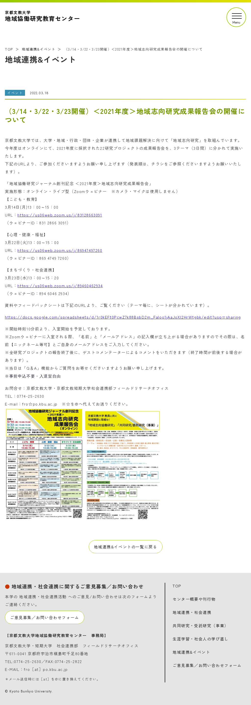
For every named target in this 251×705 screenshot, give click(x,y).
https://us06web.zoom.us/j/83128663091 (59, 215)
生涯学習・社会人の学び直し (201, 639)
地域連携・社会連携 (192, 612)
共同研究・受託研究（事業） (201, 625)
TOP (9, 49)
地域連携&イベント (38, 49)
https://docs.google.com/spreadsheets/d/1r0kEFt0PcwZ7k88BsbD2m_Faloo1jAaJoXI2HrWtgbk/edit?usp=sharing (123, 317)
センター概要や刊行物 (194, 599)
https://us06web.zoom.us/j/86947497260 (59, 250)
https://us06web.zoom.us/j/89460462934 (60, 285)
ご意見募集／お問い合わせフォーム (44, 617)
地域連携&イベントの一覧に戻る (125, 547)
